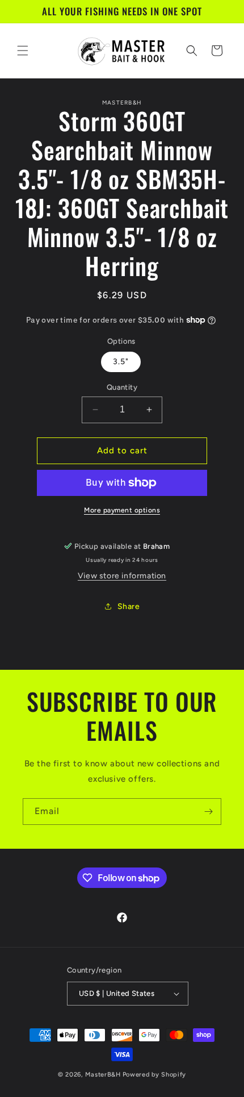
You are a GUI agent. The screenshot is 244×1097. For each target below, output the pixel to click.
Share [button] (128, 606)
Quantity (122, 387)
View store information (122, 576)
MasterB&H (102, 1074)
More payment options (122, 510)
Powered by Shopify (155, 1074)
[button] (22, 50)
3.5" (121, 361)
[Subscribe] (208, 811)
